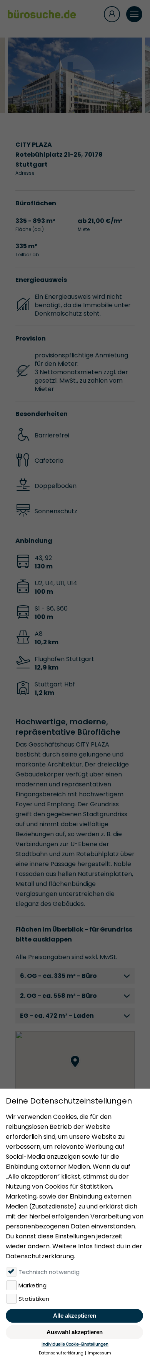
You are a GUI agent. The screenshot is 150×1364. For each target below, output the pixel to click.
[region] (75, 1069)
